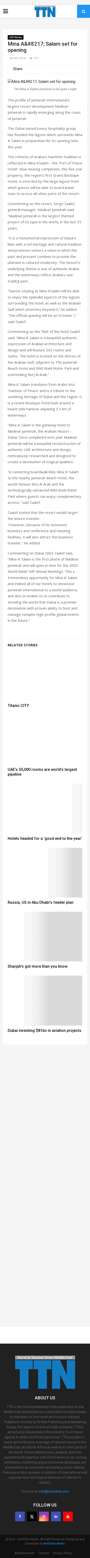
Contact (44, 1553)
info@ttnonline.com (54, 1491)
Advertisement (24, 1553)
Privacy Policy (63, 1553)
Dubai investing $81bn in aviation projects (44, 1030)
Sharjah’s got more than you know (37, 966)
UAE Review (15, 37)
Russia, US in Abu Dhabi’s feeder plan (40, 902)
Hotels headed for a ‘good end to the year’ (45, 838)
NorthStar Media (54, 1543)
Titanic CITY (18, 705)
